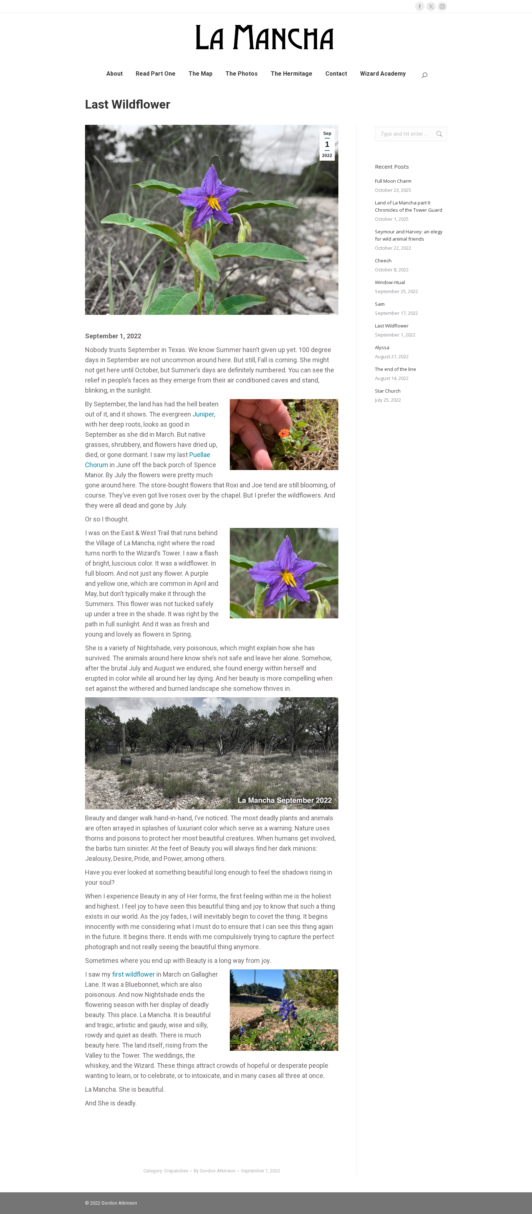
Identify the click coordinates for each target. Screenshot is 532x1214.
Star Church (388, 391)
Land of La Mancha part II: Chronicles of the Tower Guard (408, 206)
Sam (380, 304)
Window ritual (390, 282)
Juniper (203, 414)
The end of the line (395, 369)
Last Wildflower (392, 325)
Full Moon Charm (393, 181)
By (215, 1170)
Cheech (383, 260)
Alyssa (382, 347)
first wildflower (133, 974)
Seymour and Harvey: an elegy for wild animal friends (409, 235)
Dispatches (176, 1170)
